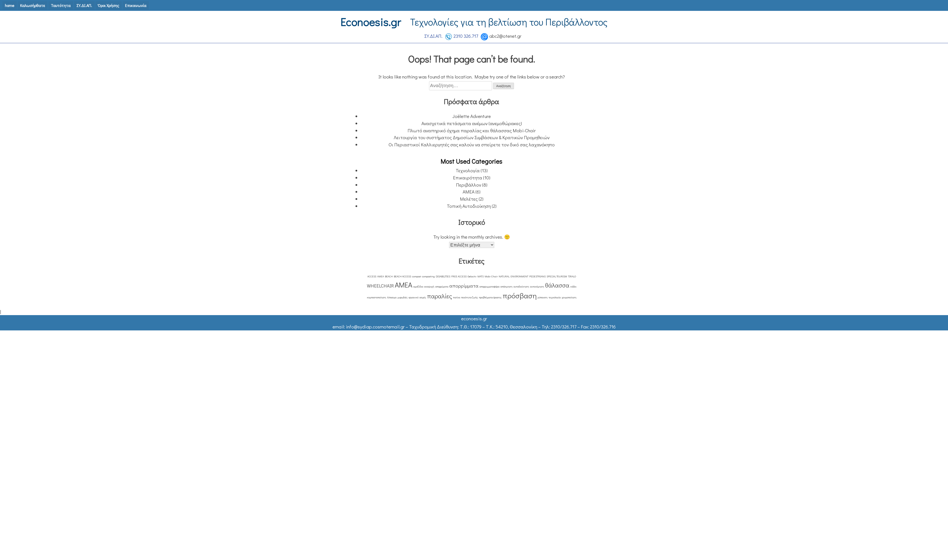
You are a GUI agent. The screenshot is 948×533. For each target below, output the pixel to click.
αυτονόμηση (537, 286)
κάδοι (573, 286)
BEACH (389, 276)
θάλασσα (557, 285)
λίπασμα (391, 297)
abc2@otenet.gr (505, 36)
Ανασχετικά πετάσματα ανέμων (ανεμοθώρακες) (471, 123)
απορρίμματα (463, 286)
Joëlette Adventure (471, 116)
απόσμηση (506, 286)
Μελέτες (469, 199)
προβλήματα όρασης (490, 297)
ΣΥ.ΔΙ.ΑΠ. (84, 5)
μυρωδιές (402, 297)
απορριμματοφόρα (489, 286)
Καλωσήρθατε (32, 5)
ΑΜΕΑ (468, 192)
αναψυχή (429, 286)
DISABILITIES (443, 276)
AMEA (380, 276)
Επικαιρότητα (467, 177)
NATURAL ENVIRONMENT (513, 276)
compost (416, 276)
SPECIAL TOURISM (557, 276)
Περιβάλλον (468, 185)
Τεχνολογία (468, 170)
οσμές (422, 297)
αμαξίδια (418, 286)
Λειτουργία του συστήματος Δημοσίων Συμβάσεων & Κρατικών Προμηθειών (472, 137)
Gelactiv (472, 276)
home (9, 5)
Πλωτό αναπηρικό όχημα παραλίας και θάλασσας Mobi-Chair (472, 130)
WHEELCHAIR (380, 286)
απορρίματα (441, 286)
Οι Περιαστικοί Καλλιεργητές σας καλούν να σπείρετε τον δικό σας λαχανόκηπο (472, 144)
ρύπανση (543, 297)
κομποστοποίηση (376, 297)
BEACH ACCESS (402, 276)
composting (428, 276)
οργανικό (413, 297)
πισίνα (456, 297)
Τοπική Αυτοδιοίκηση (469, 206)
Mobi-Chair (491, 276)
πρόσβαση (520, 295)
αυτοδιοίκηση (521, 286)
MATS (480, 276)
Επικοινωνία (135, 5)
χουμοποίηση (569, 297)
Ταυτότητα (61, 5)
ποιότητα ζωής (469, 297)
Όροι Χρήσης (108, 5)
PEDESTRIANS (537, 276)
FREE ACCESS (459, 276)
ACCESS (371, 276)
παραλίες (439, 296)
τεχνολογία (555, 297)
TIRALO (572, 276)
